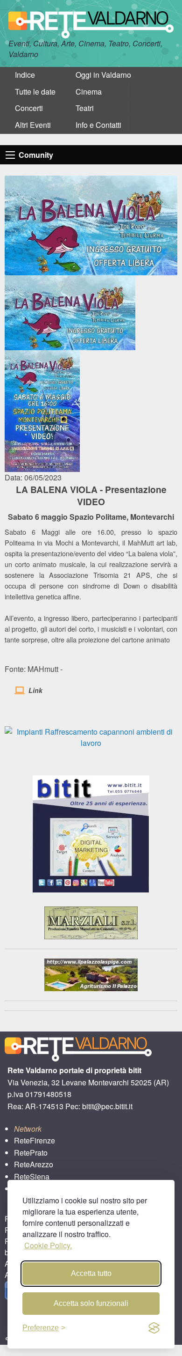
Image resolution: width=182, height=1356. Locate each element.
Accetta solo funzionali (91, 1303)
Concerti (29, 108)
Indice (25, 74)
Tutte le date (35, 91)
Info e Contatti (98, 124)
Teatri (85, 108)
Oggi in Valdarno (103, 74)
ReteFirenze (34, 1140)
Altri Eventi (33, 124)
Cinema (89, 91)
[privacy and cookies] (154, 1328)
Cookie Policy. (48, 1245)
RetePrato (31, 1152)
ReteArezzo (33, 1164)
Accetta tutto (91, 1273)
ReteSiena (31, 1176)
